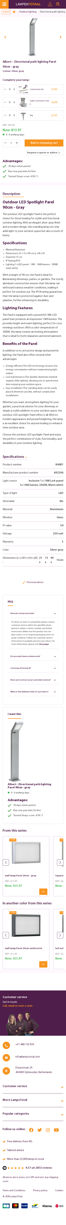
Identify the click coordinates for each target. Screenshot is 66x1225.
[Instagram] (48, 1131)
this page (44, 644)
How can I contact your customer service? (30, 680)
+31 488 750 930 (24, 1044)
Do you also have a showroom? (25, 656)
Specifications (13, 457)
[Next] (60, 37)
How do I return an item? (22, 613)
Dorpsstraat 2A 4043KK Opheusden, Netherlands (33, 1070)
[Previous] (5, 37)
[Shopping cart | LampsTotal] (64, 2)
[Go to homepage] (31, 4)
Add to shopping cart (44, 143)
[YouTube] (56, 1131)
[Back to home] (15, 12)
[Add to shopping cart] (43, 892)
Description (11, 194)
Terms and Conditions (14, 1190)
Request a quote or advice (42, 152)
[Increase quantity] (17, 143)
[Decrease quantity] (5, 143)
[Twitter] (39, 1131)
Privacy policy (40, 1190)
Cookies (59, 1190)
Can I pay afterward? (20, 668)
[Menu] (4, 4)
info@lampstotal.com (27, 1057)
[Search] (58, 4)
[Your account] (50, 4)
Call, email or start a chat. (18, 1006)
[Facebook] (31, 1131)
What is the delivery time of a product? (29, 692)
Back (7, 12)
